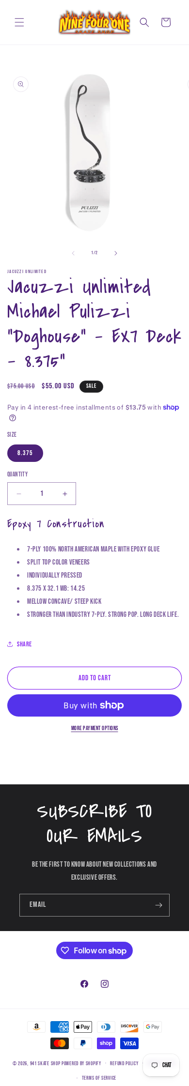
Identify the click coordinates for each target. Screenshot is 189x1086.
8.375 (25, 453)
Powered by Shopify (81, 1063)
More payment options (94, 728)
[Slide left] (73, 253)
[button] (19, 22)
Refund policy (124, 1063)
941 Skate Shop (45, 1063)
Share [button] (24, 644)
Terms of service (99, 1078)
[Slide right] (115, 253)
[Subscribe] (158, 905)
